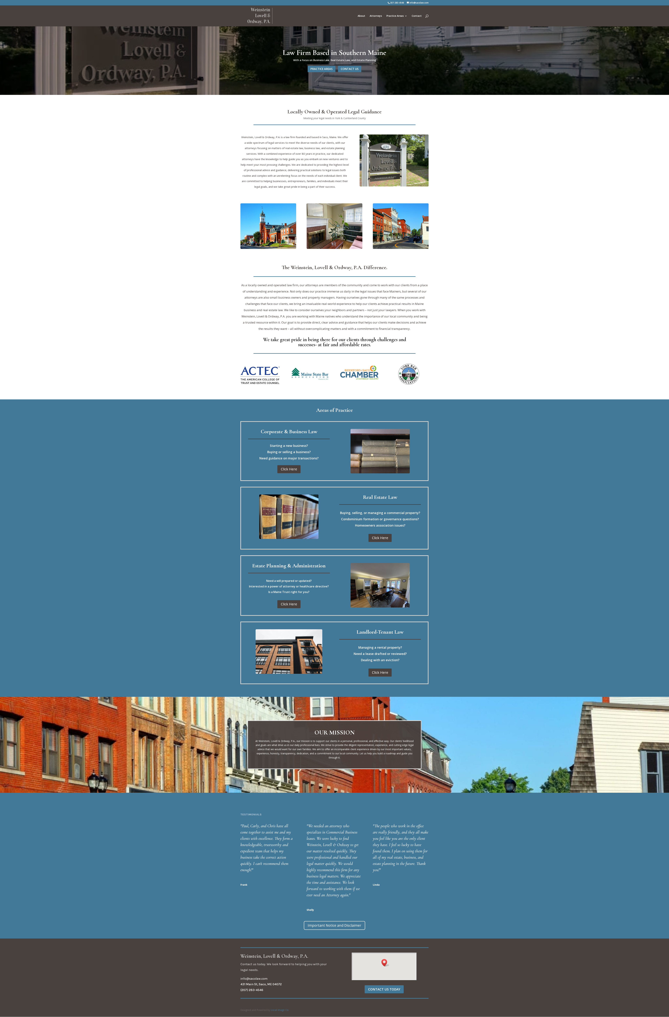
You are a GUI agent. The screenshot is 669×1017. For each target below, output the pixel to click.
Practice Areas (395, 16)
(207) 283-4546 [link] (251, 990)
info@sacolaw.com (254, 979)
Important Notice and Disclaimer (334, 925)
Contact (417, 16)
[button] (385, 962)
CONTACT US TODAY (384, 989)
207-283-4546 (397, 2)
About (361, 16)
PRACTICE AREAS (321, 69)
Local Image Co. (280, 1010)
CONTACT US (350, 69)
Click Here (289, 469)
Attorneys (376, 16)
